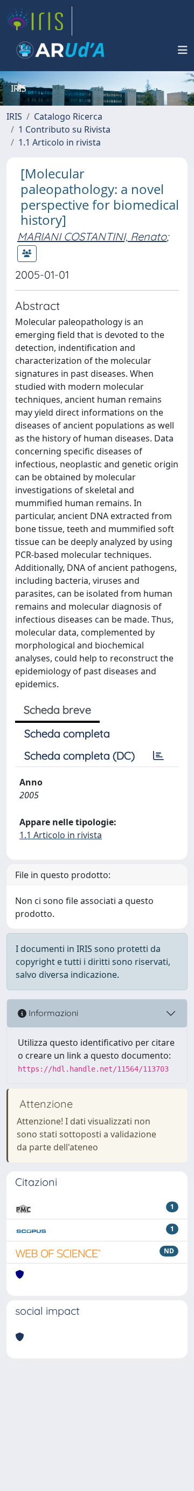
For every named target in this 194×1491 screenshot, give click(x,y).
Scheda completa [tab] (67, 733)
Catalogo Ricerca (68, 116)
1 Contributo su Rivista (64, 129)
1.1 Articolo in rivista (59, 142)
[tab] (158, 755)
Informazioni (52, 1012)
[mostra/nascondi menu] (183, 50)
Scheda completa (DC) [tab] (79, 755)
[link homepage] (39, 21)
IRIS (14, 116)
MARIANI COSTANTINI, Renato (92, 236)
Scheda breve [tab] (57, 709)
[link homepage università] (60, 50)
